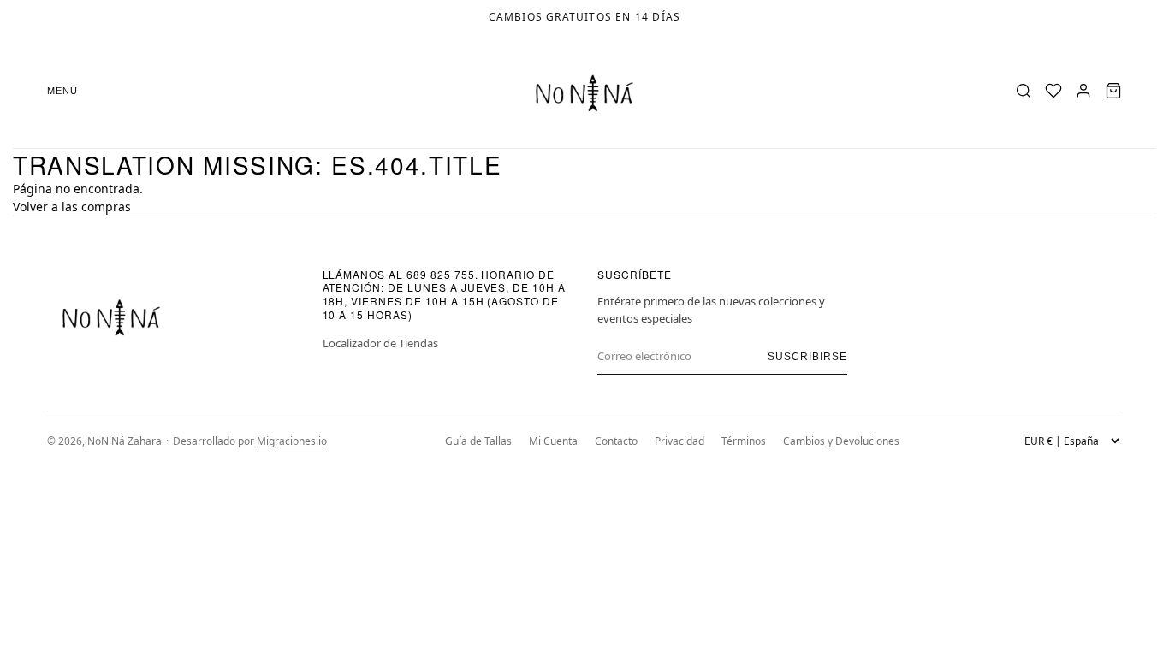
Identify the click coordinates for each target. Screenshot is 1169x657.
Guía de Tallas (478, 441)
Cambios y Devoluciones (841, 441)
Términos (743, 441)
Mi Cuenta (553, 441)
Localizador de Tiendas (380, 343)
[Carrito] (1113, 90)
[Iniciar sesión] (1083, 90)
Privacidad (679, 441)
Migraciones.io (292, 441)
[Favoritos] (1053, 90)
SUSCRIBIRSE (807, 357)
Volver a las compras (72, 206)
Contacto (616, 441)
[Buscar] (1023, 90)
